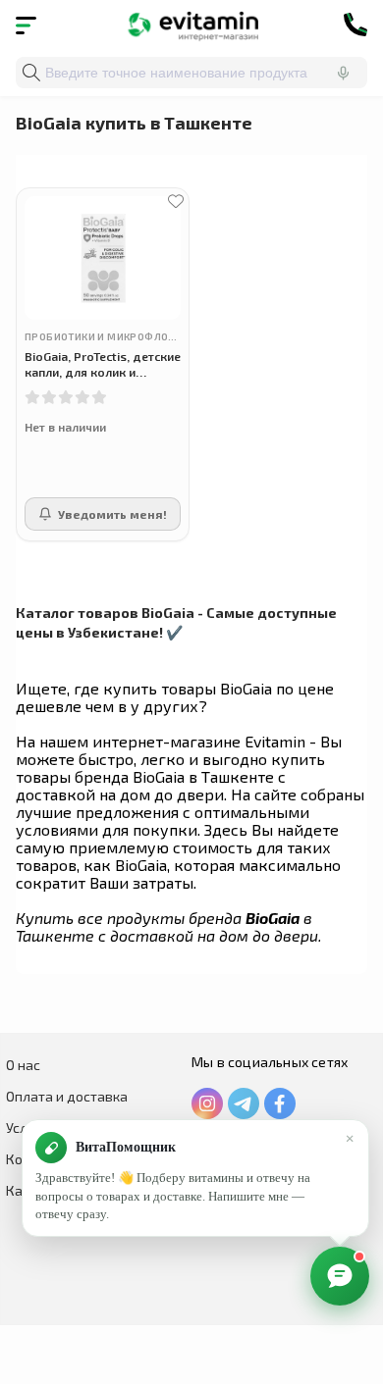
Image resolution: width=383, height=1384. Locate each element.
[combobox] (191, 72)
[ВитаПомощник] (339, 1276)
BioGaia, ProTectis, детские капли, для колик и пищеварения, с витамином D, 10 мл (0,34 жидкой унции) (103, 364)
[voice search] (342, 72)
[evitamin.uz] (192, 24)
